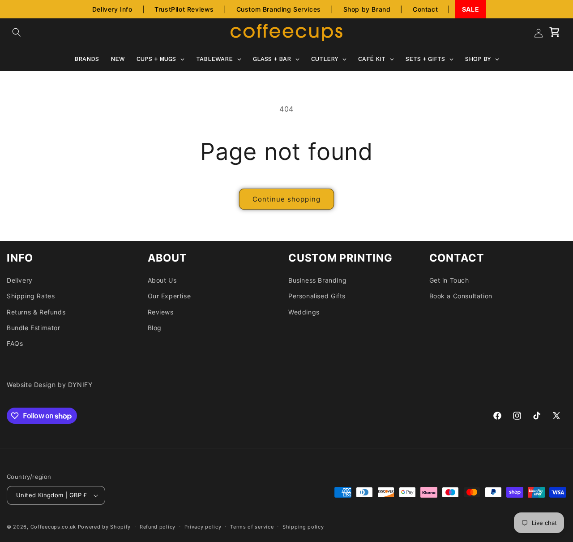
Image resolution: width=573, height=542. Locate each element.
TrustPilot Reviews (184, 9)
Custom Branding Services (278, 9)
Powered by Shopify (104, 527)
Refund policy (157, 527)
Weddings (304, 312)
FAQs (15, 343)
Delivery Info (112, 9)
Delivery (20, 280)
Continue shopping (286, 199)
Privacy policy (203, 527)
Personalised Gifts (317, 296)
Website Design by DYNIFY (49, 384)
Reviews (161, 312)
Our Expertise (169, 296)
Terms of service (252, 527)
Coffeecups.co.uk (53, 527)
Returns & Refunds (36, 312)
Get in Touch (449, 280)
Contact (425, 9)
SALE (470, 9)
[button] (16, 32)
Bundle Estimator (33, 327)
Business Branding (317, 280)
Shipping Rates (31, 296)
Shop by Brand (367, 9)
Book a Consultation (460, 296)
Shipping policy (303, 527)
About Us (162, 280)
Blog (155, 327)
